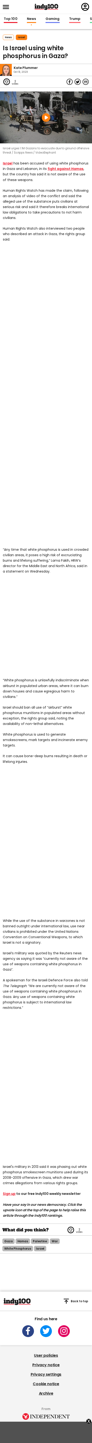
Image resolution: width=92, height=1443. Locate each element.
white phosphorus (17, 1249)
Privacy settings (46, 1374)
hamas (22, 1241)
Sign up (9, 1193)
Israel (8, 163)
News (31, 19)
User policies (46, 1355)
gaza (8, 1241)
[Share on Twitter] (78, 82)
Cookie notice (46, 1384)
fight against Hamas (66, 168)
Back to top (79, 1301)
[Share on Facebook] (70, 82)
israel (21, 37)
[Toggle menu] (7, 7)
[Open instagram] (64, 1331)
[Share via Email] (86, 82)
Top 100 (10, 19)
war (55, 1241)
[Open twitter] (46, 1331)
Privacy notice (46, 1365)
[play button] (46, 117)
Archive (46, 1393)
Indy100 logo (46, 7)
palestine (40, 1241)
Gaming (53, 19)
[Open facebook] (28, 1331)
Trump (74, 19)
